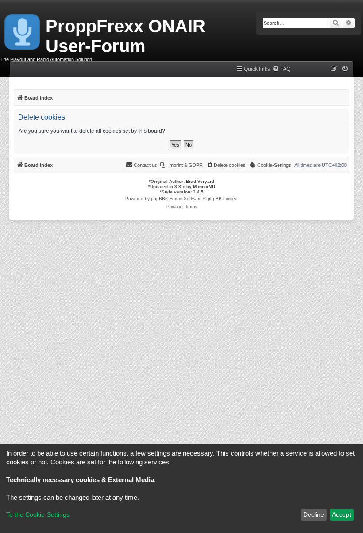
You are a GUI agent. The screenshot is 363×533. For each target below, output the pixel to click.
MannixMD (204, 186)
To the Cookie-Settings (38, 514)
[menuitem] (281, 69)
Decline (313, 514)
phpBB (158, 198)
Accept (341, 514)
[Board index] (23, 30)
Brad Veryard (200, 181)
